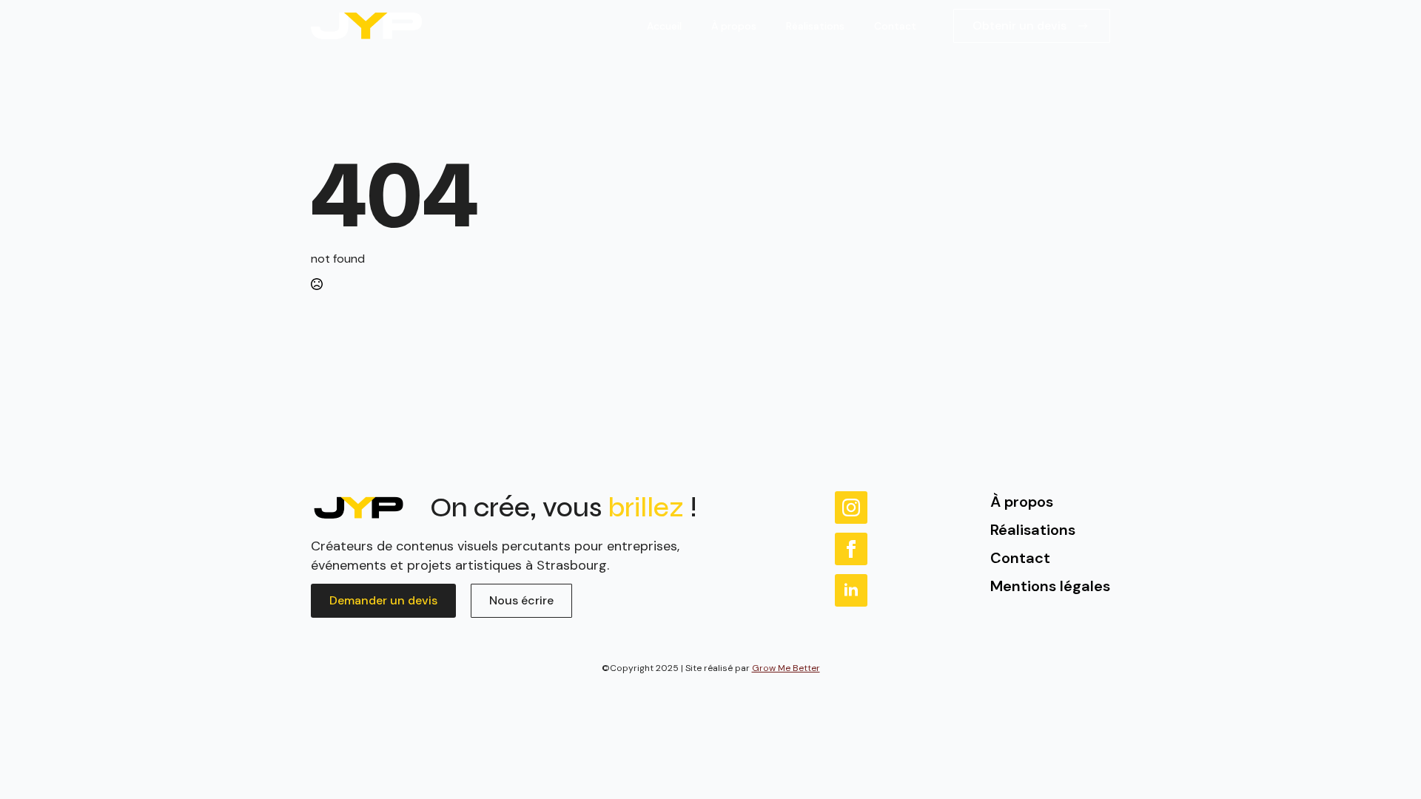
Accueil (664, 26)
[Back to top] (1387, 765)
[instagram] (851, 507)
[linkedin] (851, 590)
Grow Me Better (786, 668)
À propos (733, 26)
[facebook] (851, 549)
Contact (895, 26)
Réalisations (815, 26)
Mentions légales (1050, 586)
